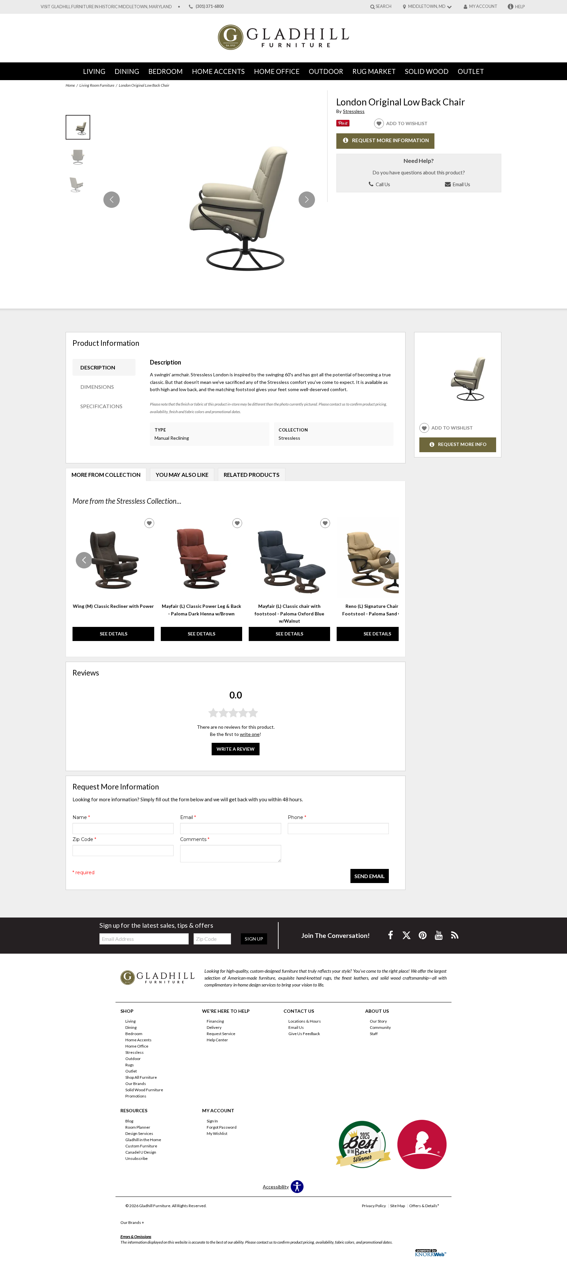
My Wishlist (217, 1133)
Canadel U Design (140, 1152)
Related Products (252, 474)
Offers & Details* (424, 1205)
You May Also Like (182, 474)
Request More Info (462, 444)
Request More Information (390, 140)
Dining (127, 71)
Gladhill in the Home (143, 1139)
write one (250, 734)
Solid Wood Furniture (144, 1089)
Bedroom (165, 71)
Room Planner (137, 1127)
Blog (129, 1120)
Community (380, 1027)
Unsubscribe (136, 1158)
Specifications (101, 406)
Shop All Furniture (141, 1077)
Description (97, 367)
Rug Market (374, 71)
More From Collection (106, 474)
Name (81, 817)
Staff (374, 1033)
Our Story (378, 1021)
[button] (307, 199)
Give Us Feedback (304, 1033)
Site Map (397, 1205)
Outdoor (326, 71)
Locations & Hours (304, 1021)
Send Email (369, 876)
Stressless (354, 111)
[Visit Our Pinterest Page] (423, 935)
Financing (215, 1021)
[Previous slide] (84, 560)
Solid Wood (427, 71)
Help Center (217, 1039)
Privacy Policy (374, 1205)
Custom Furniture (141, 1145)
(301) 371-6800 (209, 6)
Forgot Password (222, 1127)
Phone (297, 817)
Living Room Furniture (96, 85)
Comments (194, 839)
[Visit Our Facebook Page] (391, 935)
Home (70, 85)
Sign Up (254, 938)
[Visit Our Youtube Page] (439, 935)
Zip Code (84, 839)
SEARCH (383, 6)
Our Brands (135, 1083)
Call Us (382, 184)
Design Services (139, 1133)
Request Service (221, 1033)
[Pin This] (342, 124)
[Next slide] (387, 560)
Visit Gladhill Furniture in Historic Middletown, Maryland (106, 6)
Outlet (471, 71)
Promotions (135, 1096)
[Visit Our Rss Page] (455, 935)
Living (94, 71)
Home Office (277, 71)
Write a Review (236, 748)
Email (188, 817)
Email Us (461, 184)
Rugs (129, 1064)
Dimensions (97, 387)
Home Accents (218, 71)
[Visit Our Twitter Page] (407, 935)
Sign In (212, 1120)
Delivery (214, 1027)
